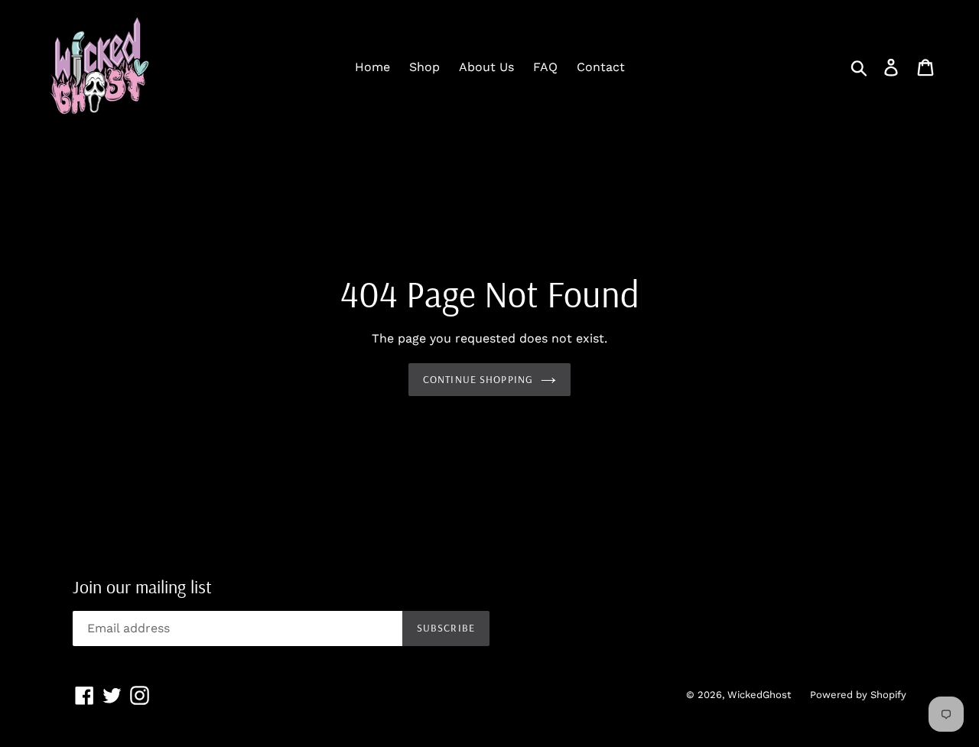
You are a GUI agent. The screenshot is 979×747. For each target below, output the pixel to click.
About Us (486, 67)
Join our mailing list (142, 587)
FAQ (545, 67)
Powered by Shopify (858, 694)
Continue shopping (478, 379)
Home (372, 67)
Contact (601, 67)
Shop (424, 67)
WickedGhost (759, 694)
